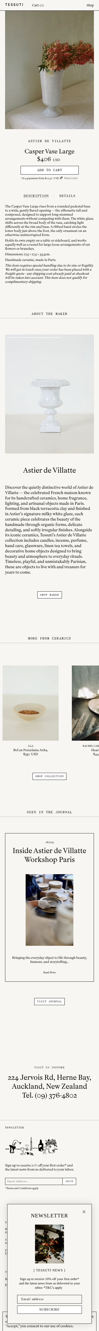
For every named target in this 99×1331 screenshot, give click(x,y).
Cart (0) (38, 5)
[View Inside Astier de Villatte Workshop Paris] (49, 907)
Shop (90, 5)
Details (67, 196)
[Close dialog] (84, 1212)
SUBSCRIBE (49, 1309)
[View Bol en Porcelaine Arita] (30, 711)
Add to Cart (49, 170)
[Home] (14, 5)
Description (36, 196)
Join (69, 1181)
